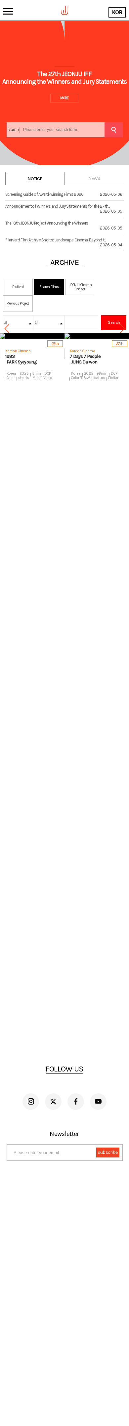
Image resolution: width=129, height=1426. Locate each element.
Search (114, 322)
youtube (98, 1101)
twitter (53, 1101)
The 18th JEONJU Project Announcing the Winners (46, 223)
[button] (122, 328)
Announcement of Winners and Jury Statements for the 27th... (57, 206)
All (6, 322)
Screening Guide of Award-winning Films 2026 (44, 194)
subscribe (108, 1152)
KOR (117, 12)
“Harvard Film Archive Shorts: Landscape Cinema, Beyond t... (55, 239)
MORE (64, 98)
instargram (30, 1101)
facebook (75, 1101)
